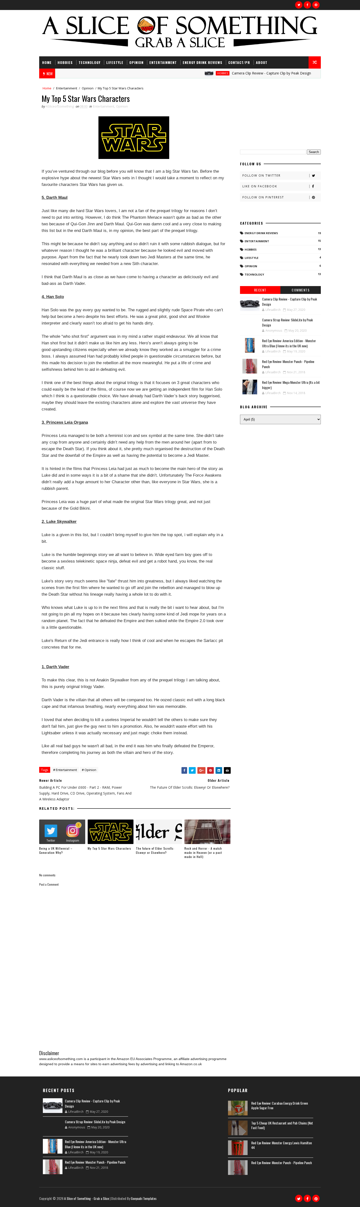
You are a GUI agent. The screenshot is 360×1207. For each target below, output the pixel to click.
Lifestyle (114, 62)
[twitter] (298, 5)
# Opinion (89, 770)
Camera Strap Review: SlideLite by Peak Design (95, 1121)
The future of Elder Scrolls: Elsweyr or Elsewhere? (155, 850)
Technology (89, 62)
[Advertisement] (135, 1008)
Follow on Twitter (261, 175)
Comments (301, 289)
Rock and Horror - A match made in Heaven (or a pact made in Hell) (203, 852)
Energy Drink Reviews (202, 62)
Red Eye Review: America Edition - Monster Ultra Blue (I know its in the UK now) (289, 343)
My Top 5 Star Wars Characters (109, 848)
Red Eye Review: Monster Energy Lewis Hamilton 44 (281, 1145)
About (261, 62)
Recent (260, 289)
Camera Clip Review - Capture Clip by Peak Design (251, 73)
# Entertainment (65, 770)
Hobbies (65, 62)
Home (47, 62)
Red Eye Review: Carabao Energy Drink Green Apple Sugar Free (279, 1105)
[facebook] (307, 5)
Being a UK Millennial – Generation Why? (55, 850)
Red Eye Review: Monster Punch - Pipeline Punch (95, 1162)
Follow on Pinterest (263, 197)
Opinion (136, 62)
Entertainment (163, 62)
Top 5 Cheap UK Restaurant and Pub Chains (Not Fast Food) (282, 1125)
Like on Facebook (259, 186)
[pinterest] (316, 5)
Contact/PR (239, 62)
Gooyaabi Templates (143, 1198)
